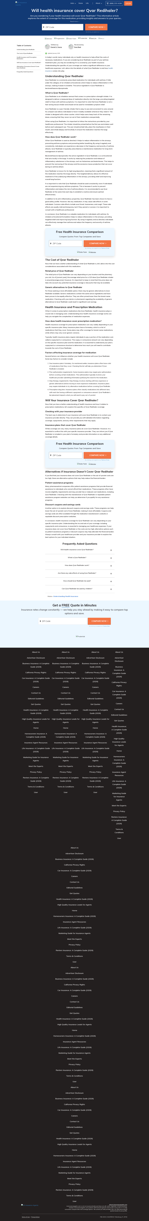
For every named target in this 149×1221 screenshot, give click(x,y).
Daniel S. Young (56, 47)
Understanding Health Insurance (65, 596)
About (98, 3)
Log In (128, 3)
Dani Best (77, 47)
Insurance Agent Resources (35, 742)
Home (80, 3)
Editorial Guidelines (36, 698)
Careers (36, 687)
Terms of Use (103, 32)
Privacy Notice (35, 1217)
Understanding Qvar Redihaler (26, 49)
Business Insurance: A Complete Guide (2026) (74, 859)
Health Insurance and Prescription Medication (26, 57)
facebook (23, 1208)
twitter (26, 1208)
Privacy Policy (36, 772)
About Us (36, 652)
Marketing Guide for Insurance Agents (119, 796)
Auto (72, 3)
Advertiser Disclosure (36, 658)
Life (87, 3)
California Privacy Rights (35, 672)
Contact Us (36, 693)
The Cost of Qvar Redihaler (25, 53)
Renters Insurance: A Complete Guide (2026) (119, 820)
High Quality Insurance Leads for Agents (119, 741)
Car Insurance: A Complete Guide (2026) (119, 694)
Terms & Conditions (36, 786)
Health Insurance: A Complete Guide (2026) (119, 729)
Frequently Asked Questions (25, 71)
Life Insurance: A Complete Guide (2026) (119, 784)
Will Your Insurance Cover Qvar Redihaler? (29, 62)
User (36, 792)
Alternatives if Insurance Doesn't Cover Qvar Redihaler (28, 67)
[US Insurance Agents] (25, 3)
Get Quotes (36, 704)
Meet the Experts (36, 766)
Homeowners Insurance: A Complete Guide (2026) (74, 916)
